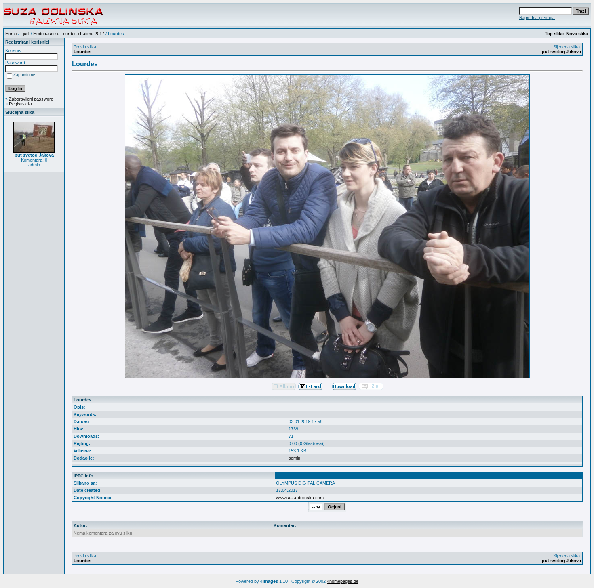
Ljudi (25, 33)
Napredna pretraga (537, 17)
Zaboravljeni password (31, 99)
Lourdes (82, 51)
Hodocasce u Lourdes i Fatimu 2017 (68, 33)
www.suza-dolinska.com (300, 497)
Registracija (20, 103)
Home (11, 33)
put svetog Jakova (561, 51)
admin (294, 458)
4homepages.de (342, 581)
